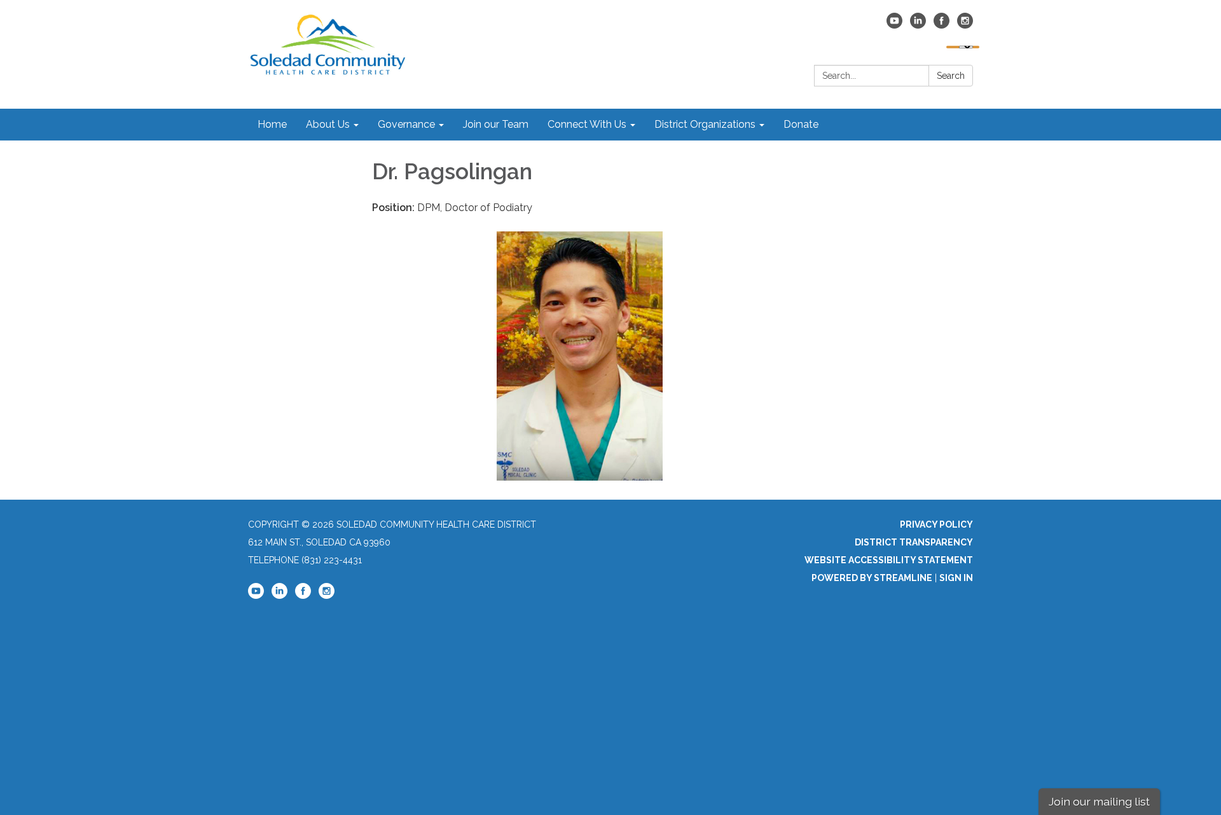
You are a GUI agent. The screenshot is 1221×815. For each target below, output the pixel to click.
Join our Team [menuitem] (495, 124)
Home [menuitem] (272, 124)
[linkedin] (918, 25)
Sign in (956, 578)
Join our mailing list (1099, 801)
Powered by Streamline (871, 578)
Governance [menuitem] (406, 124)
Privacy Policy (936, 524)
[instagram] (965, 25)
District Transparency (914, 542)
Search (951, 76)
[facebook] (941, 25)
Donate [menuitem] (800, 124)
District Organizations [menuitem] (704, 124)
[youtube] (894, 25)
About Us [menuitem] (328, 124)
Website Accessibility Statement (888, 560)
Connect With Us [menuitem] (587, 124)
